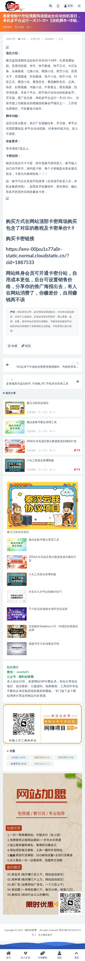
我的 (59, 957)
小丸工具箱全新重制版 (40, 460)
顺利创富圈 (31, 930)
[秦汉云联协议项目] (15, 408)
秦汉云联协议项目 (37, 403)
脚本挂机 (42, 764)
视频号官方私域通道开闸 (44, 644)
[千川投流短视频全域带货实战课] (17, 614)
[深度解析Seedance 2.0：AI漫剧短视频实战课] (17, 631)
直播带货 (18, 764)
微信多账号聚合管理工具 (42, 422)
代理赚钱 (42, 957)
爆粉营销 (42, 757)
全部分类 (35, 39)
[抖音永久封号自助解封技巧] (17, 596)
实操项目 (7, 27)
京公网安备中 (45, 935)
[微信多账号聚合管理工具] (15, 427)
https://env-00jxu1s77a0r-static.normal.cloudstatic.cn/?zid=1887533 (37, 256)
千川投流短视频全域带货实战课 (48, 609)
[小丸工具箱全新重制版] (15, 465)
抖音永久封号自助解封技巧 (45, 591)
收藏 (14, 346)
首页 (23, 39)
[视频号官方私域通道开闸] (17, 648)
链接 (27, 346)
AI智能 (18, 757)
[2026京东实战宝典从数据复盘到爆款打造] (15, 446)
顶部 (76, 957)
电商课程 (66, 757)
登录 (70, 6)
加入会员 (25, 957)
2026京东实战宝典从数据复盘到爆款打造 (51, 441)
